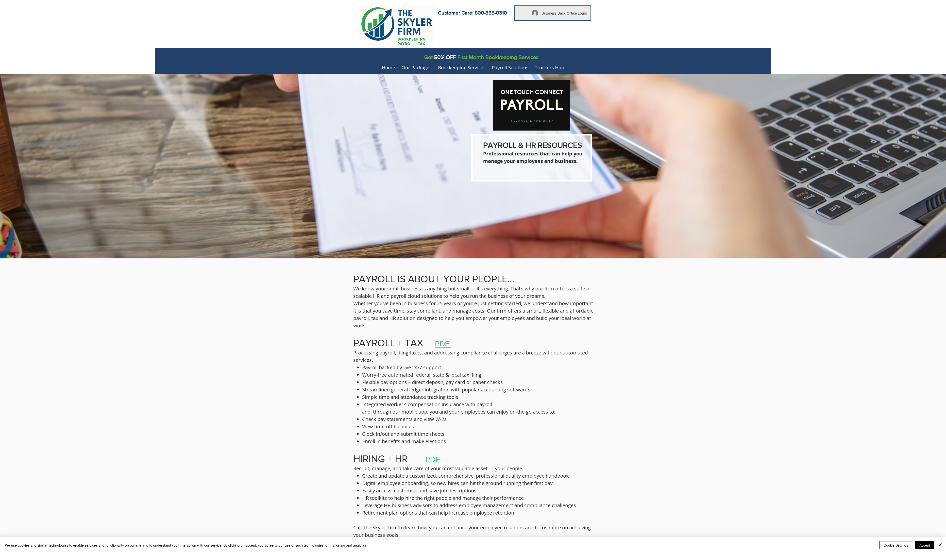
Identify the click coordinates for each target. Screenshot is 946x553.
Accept (924, 545)
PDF (443, 343)
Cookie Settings (896, 545)
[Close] (940, 545)
